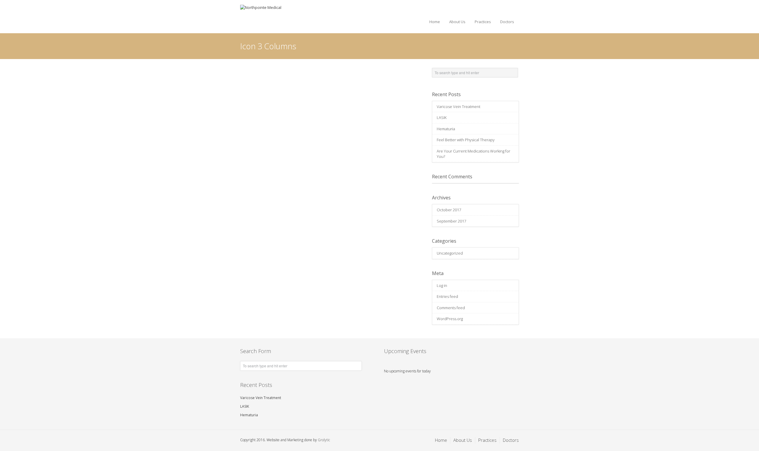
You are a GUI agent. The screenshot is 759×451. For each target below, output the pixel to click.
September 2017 (451, 221)
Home (434, 21)
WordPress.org (450, 318)
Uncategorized (450, 253)
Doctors (507, 21)
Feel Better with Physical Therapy (466, 139)
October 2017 (449, 209)
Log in (442, 285)
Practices (483, 21)
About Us (457, 21)
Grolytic (324, 439)
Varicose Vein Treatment (458, 106)
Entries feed (447, 296)
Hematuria (446, 128)
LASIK (442, 117)
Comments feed (451, 307)
